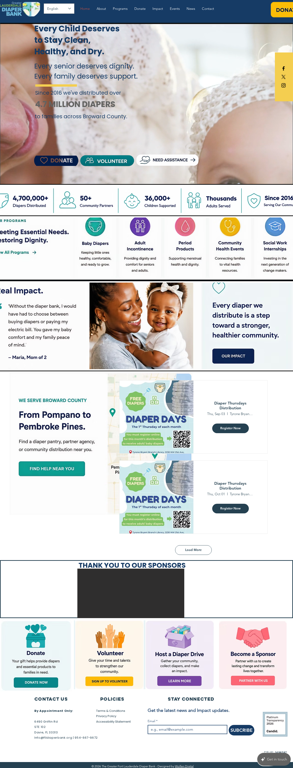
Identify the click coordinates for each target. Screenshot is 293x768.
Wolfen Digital (184, 766)
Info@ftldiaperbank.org (53, 737)
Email (152, 721)
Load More (193, 550)
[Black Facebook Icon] (283, 68)
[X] (283, 77)
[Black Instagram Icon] (283, 85)
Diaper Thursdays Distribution (230, 405)
